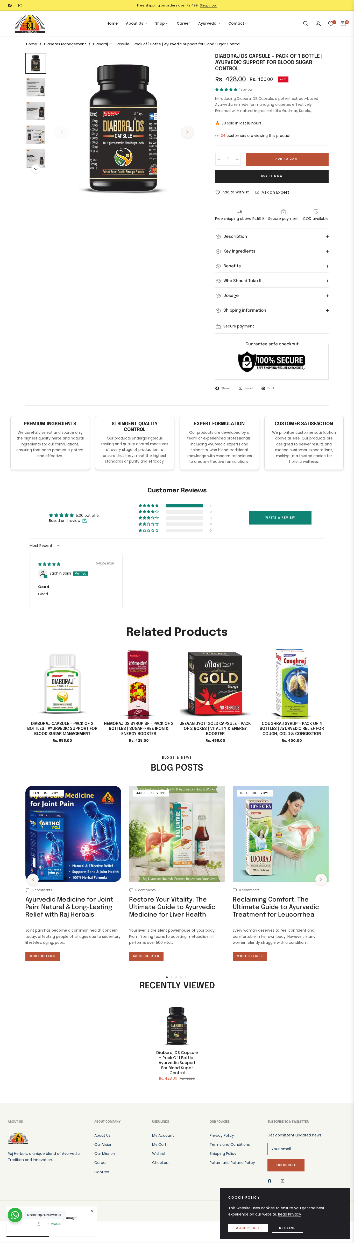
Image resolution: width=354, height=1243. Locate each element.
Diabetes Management (65, 44)
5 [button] (185, 977)
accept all (248, 1228)
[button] (306, 24)
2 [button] (171, 977)
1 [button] (167, 977)
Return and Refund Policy (232, 1162)
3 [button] (176, 977)
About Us (102, 1135)
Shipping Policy (223, 1153)
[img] (49, 564)
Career (100, 1162)
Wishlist (159, 1153)
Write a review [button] (280, 517)
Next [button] (187, 132)
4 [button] (181, 977)
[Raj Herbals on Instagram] (283, 1181)
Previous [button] (61, 132)
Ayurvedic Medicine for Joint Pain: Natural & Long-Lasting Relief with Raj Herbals (69, 907)
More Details (43, 956)
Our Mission (104, 1153)
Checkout (161, 1162)
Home (31, 44)
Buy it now (272, 176)
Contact (102, 1172)
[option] (124, 127)
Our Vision (103, 1144)
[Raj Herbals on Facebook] (270, 1181)
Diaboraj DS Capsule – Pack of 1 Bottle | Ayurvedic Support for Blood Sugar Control (177, 1063)
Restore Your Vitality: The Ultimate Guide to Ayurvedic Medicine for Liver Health (172, 907)
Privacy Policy (222, 1135)
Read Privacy (289, 1214)
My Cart (159, 1144)
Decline (287, 1228)
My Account (163, 1135)
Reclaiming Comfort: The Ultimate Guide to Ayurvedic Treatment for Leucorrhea (276, 907)
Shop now (208, 5)
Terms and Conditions (230, 1144)
